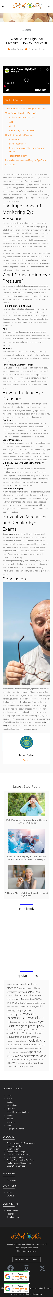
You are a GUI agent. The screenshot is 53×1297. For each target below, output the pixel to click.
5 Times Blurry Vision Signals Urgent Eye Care (26, 894)
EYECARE (8, 1136)
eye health (10, 1030)
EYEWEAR (9, 1173)
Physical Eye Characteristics (22, 130)
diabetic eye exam (12, 1007)
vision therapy (23, 1059)
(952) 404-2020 (29, 1251)
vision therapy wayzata (23, 1066)
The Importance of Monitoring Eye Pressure (25, 108)
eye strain (19, 1030)
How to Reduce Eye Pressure (18, 135)
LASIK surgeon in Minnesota (21, 1037)
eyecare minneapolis (21, 1016)
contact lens (33, 991)
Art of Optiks (27, 755)
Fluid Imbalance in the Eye (21, 117)
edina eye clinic (35, 1006)
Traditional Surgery (18, 156)
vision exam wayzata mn (26, 1055)
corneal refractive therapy (36, 1003)
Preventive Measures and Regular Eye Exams (26, 160)
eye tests (27, 1030)
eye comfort (16, 1022)
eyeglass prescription (30, 1026)
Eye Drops (14, 139)
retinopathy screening (27, 1048)
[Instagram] (26, 1267)
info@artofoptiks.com (29, 1248)
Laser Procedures (17, 144)
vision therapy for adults (24, 1063)
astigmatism (22, 988)
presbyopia (16, 1048)
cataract (30, 988)
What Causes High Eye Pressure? (21, 113)
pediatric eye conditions (24, 1044)
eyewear (36, 1029)
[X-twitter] (42, 1267)
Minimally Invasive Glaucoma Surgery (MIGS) (26, 150)
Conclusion (10, 164)
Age (11, 122)
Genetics (13, 126)
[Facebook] (10, 1267)
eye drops (23, 427)
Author (26, 760)
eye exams (13, 534)
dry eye (22, 1006)
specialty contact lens (20, 1052)
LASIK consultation (31, 1033)
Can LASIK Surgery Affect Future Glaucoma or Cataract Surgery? (26, 858)
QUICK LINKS (11, 1203)
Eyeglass (26, 29)
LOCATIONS (10, 1185)
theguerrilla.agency (34, 1294)
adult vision (11, 985)
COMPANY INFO (12, 1088)
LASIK (15, 1033)
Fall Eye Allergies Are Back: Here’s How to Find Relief (26, 821)
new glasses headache (20, 1041)
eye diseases (30, 1022)
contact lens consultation (20, 995)
